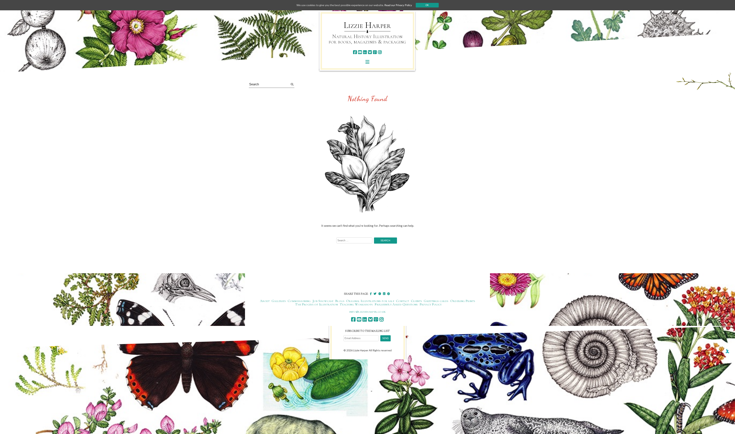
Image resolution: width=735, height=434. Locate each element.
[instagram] (380, 52)
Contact (402, 301)
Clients (416, 301)
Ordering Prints (462, 301)
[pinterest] (375, 52)
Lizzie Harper (367, 25)
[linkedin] (365, 52)
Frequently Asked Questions (396, 304)
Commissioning (299, 301)
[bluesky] (370, 52)
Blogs (339, 301)
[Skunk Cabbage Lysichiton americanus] (367, 165)
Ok (427, 5)
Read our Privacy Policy (398, 5)
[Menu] (367, 61)
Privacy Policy (431, 304)
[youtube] (360, 52)
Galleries (279, 301)
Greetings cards (436, 301)
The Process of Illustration (316, 304)
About (265, 301)
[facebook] (355, 52)
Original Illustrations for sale (370, 301)
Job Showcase (323, 301)
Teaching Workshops (356, 304)
